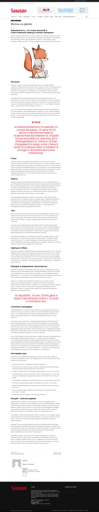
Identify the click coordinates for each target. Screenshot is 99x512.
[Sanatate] (16, 468)
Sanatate (24, 460)
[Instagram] (25, 475)
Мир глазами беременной (17, 454)
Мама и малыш (18, 20)
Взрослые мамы (57, 454)
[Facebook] (22, 475)
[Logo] (22, 10)
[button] (86, 16)
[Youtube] (73, 491)
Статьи (12, 20)
